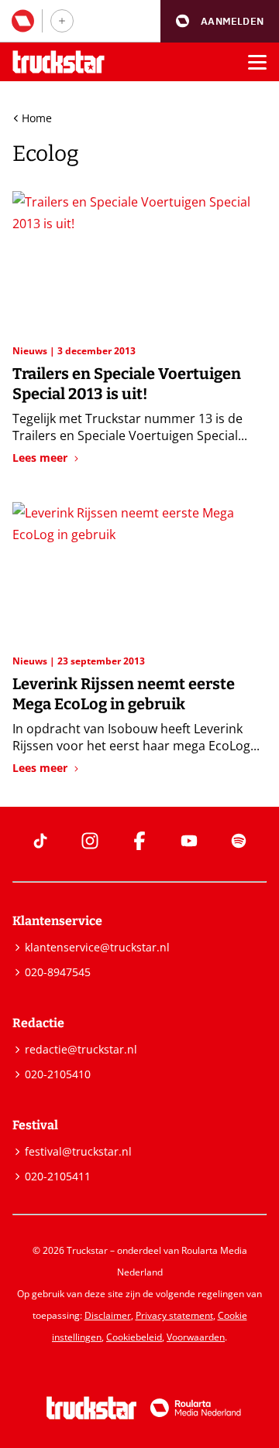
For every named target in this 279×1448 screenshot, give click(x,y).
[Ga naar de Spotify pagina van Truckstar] (238, 840)
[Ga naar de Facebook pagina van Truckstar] (139, 840)
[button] (219, 21)
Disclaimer (107, 1315)
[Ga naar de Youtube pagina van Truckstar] (189, 840)
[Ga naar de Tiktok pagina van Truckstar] (40, 840)
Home (37, 118)
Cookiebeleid (134, 1337)
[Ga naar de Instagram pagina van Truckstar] (89, 840)
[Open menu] (257, 62)
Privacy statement (174, 1315)
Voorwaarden (196, 1337)
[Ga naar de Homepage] (58, 62)
